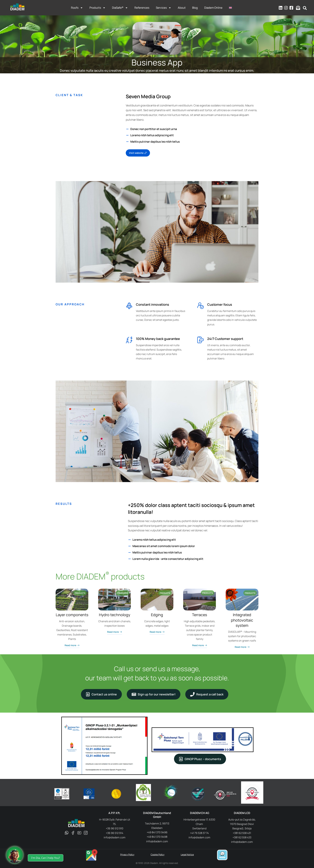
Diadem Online (213, 7)
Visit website (136, 152)
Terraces (199, 614)
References (141, 7)
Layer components (72, 614)
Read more (70, 645)
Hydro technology (114, 614)
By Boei (16, 865)
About (182, 7)
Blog (195, 7)
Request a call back (209, 694)
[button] (304, 7)
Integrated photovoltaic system (242, 620)
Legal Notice (187, 854)
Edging (157, 614)
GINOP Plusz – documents (203, 759)
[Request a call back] (15, 855)
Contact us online (104, 694)
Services (161, 7)
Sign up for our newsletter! (156, 694)
